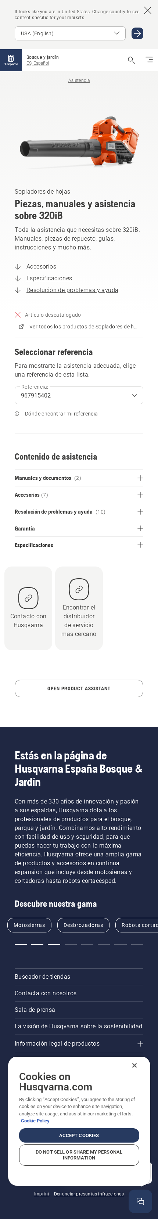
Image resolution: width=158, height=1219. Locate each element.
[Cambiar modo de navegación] (149, 60)
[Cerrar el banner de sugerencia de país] (148, 10)
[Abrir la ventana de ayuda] (140, 1201)
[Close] (134, 1065)
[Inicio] (11, 60)
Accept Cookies (79, 1135)
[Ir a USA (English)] (137, 33)
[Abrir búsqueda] (131, 60)
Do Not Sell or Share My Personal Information (79, 1155)
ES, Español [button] (37, 63)
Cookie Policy (35, 1120)
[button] (21, 944)
